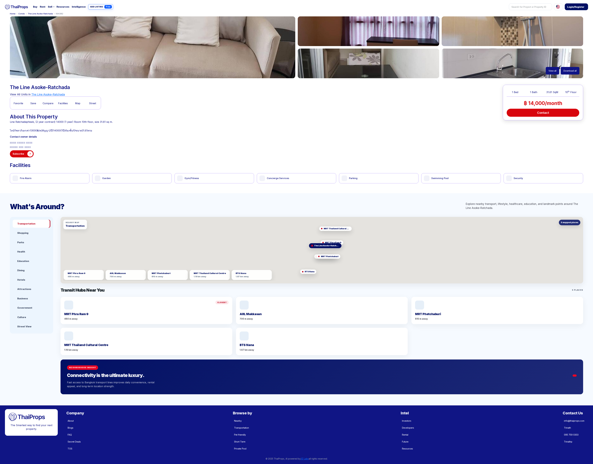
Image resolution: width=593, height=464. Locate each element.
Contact (543, 113)
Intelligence (79, 6)
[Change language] (558, 6)
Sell (50, 6)
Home (12, 14)
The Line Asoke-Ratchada (40, 14)
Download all (570, 70)
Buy (35, 6)
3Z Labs (305, 458)
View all (552, 70)
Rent (42, 6)
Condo (21, 14)
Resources (63, 6)
